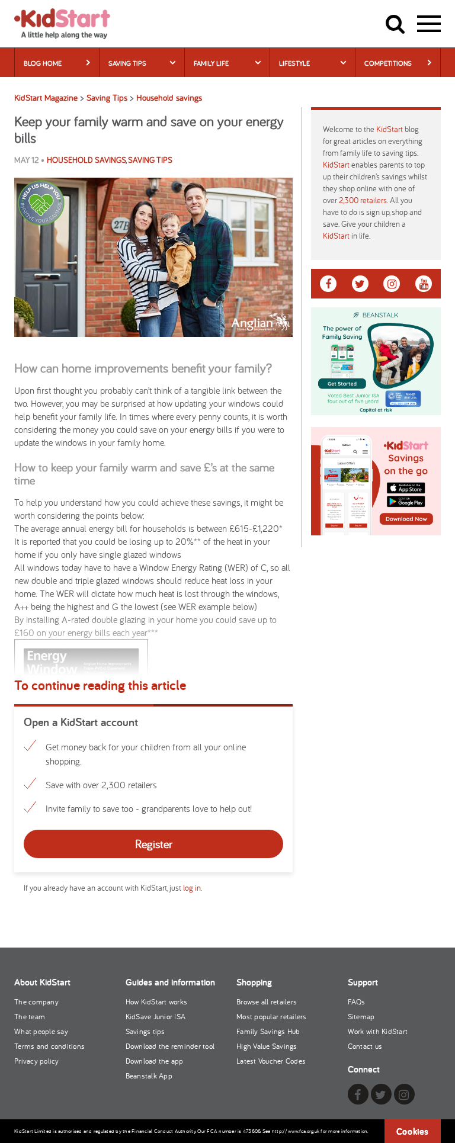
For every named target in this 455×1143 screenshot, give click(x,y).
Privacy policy (36, 1061)
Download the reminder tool (170, 1046)
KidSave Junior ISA (156, 1017)
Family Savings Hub (268, 1031)
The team (29, 1017)
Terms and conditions (49, 1046)
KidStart (389, 129)
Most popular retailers (271, 1017)
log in (192, 887)
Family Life (211, 63)
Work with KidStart (378, 1031)
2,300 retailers (363, 200)
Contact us (365, 1046)
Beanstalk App (149, 1076)
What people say (41, 1031)
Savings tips (145, 1031)
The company (36, 1002)
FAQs (357, 1002)
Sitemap (361, 1017)
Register (153, 843)
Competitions (388, 63)
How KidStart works (157, 1002)
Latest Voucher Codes (271, 1061)
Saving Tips (127, 63)
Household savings (86, 160)
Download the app (155, 1061)
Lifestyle (294, 63)
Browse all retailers (266, 1002)
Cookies (412, 1131)
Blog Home (43, 63)
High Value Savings (266, 1046)
